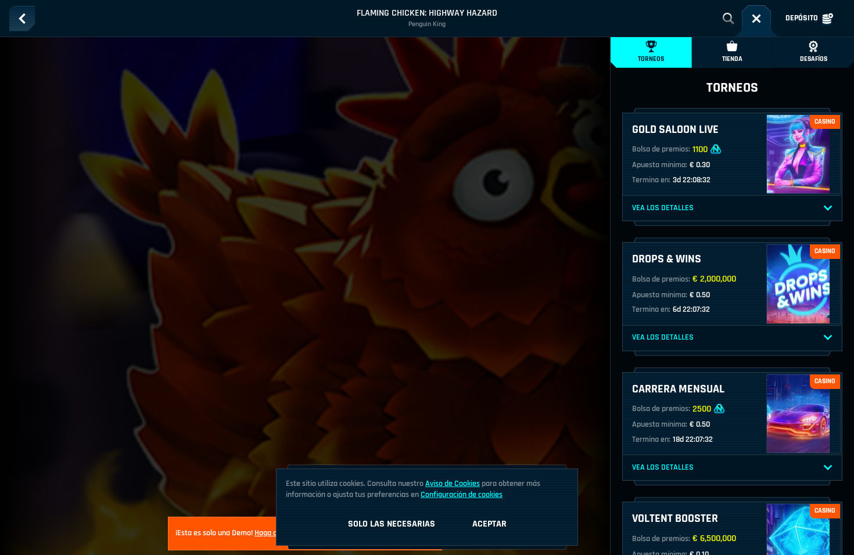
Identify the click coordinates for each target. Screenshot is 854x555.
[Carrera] (756, 18)
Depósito (801, 18)
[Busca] (728, 18)
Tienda (732, 59)
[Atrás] (22, 18)
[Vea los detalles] (828, 208)
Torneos (651, 59)
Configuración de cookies (462, 494)
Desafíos (813, 59)
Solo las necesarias (391, 524)
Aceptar (489, 524)
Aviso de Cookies (452, 483)
